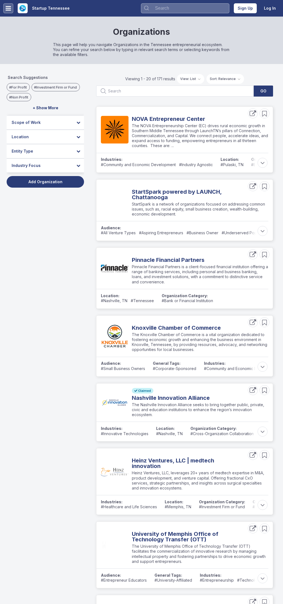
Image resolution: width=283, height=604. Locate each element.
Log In (270, 8)
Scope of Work (26, 122)
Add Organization (45, 181)
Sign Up (245, 8)
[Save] (264, 113)
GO (263, 91)
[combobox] (185, 8)
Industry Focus (26, 165)
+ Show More (45, 107)
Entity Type (22, 151)
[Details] (253, 113)
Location (20, 136)
